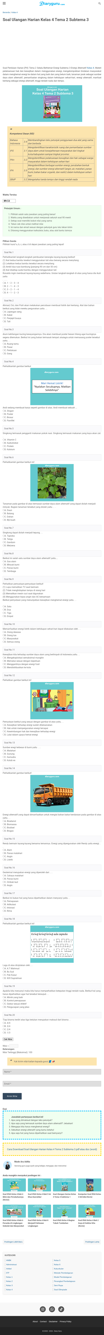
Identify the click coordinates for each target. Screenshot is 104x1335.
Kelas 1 (9, 1277)
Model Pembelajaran (63, 1277)
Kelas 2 (9, 1281)
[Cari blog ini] (99, 3)
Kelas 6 (57, 1264)
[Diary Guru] (52, 3)
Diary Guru (58, 1331)
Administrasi (11, 1264)
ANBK (8, 1260)
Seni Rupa (58, 1285)
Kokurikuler (59, 1269)
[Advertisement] (52, 45)
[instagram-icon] (43, 1309)
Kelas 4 (90, 68)
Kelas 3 (9, 1285)
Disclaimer (53, 1321)
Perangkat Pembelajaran (64, 1281)
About (35, 1321)
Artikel (9, 1269)
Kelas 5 (57, 1260)
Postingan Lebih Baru (13, 1242)
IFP (7, 1273)
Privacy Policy (65, 1321)
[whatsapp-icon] (52, 1309)
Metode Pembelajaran (63, 1273)
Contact (43, 1321)
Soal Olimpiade (60, 1289)
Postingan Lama (92, 1242)
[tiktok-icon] (61, 1309)
